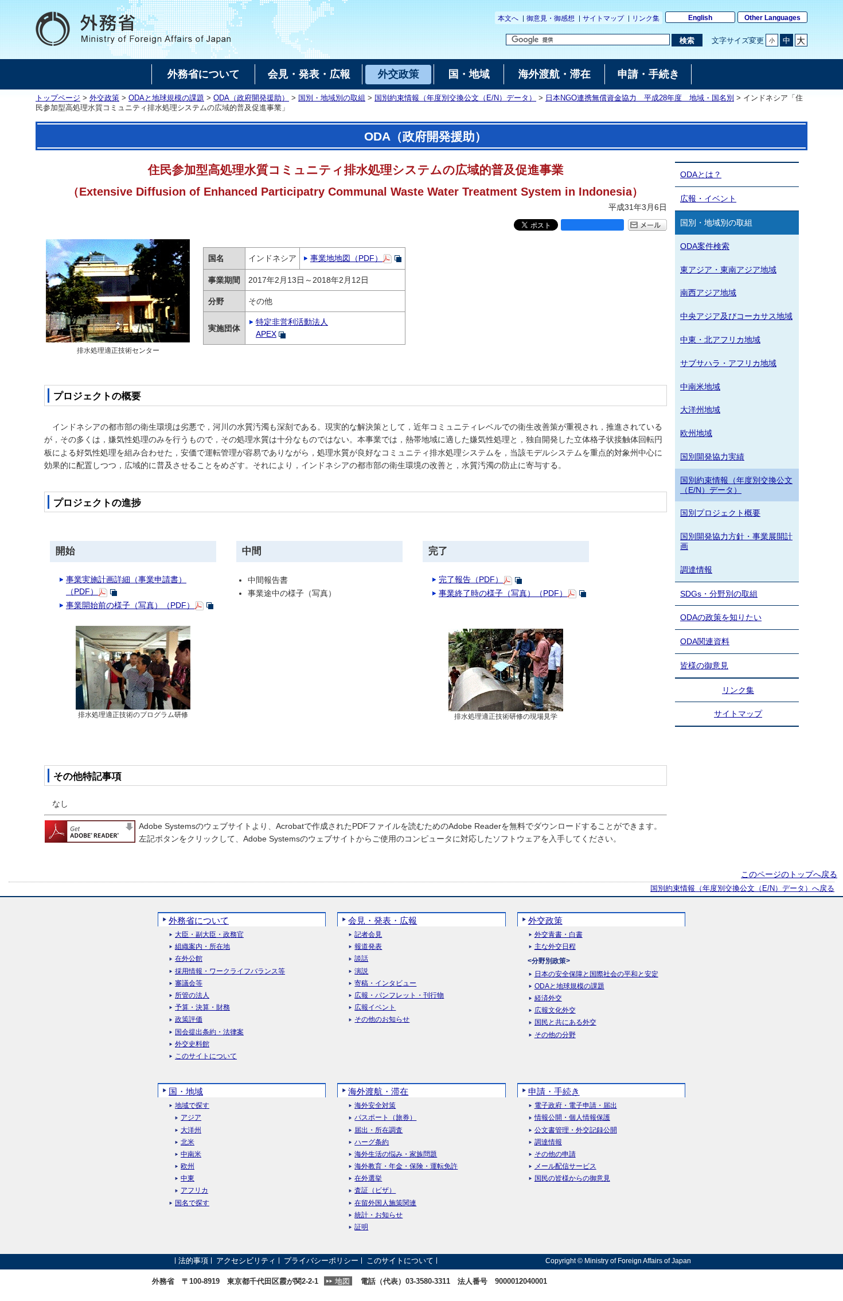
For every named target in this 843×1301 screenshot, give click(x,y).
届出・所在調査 (378, 1130)
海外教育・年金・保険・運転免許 (406, 1166)
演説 (361, 971)
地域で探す (192, 1105)
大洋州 (191, 1130)
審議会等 (188, 983)
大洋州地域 (700, 409)
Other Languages (772, 18)
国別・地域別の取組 (331, 98)
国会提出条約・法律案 (209, 1032)
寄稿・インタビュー (385, 983)
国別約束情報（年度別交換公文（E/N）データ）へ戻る (742, 889)
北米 (187, 1142)
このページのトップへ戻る (789, 874)
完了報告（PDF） (471, 579)
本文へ (508, 18)
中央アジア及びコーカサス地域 (736, 316)
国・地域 (186, 1091)
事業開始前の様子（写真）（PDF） (130, 605)
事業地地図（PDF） (346, 258)
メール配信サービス (565, 1166)
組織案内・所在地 (202, 947)
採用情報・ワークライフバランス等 (230, 971)
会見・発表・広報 (382, 920)
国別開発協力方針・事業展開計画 (736, 541)
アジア (191, 1117)
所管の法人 (192, 995)
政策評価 (188, 1019)
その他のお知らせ (381, 1019)
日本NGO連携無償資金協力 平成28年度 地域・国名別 (639, 98)
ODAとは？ (700, 174)
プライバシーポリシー (321, 1260)
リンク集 (645, 18)
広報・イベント (708, 198)
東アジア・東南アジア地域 (728, 269)
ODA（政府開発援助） (251, 98)
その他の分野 (555, 1035)
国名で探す (192, 1203)
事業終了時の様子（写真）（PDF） (503, 593)
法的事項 (193, 1260)
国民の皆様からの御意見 (572, 1178)
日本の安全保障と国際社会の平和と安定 (596, 974)
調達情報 (696, 569)
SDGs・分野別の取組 (719, 593)
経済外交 (548, 998)
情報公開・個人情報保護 (572, 1117)
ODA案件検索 (704, 246)
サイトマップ (603, 18)
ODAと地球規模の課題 (166, 98)
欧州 (187, 1166)
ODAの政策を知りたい (721, 617)
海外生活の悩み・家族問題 (395, 1154)
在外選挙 (368, 1178)
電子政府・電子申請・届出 (575, 1105)
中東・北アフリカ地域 (720, 339)
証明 (361, 1227)
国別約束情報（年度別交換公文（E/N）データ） (455, 98)
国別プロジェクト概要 (720, 512)
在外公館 (188, 959)
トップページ (58, 98)
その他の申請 (555, 1154)
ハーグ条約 (371, 1142)
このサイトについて (206, 1056)
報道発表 (368, 947)
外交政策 (104, 98)
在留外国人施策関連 (385, 1203)
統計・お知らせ (378, 1215)
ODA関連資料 (704, 641)
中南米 (191, 1154)
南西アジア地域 (708, 292)
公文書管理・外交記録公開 (575, 1130)
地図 (342, 1281)
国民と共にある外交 (565, 1022)
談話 (361, 959)
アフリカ (194, 1190)
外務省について (199, 920)
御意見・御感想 (550, 18)
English (700, 18)
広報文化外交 (555, 1010)
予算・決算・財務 (202, 1007)
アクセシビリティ (246, 1260)
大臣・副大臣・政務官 (209, 934)
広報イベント (375, 1007)
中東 (187, 1178)
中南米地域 (700, 386)
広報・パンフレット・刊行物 (399, 995)
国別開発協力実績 (712, 456)
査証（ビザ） (375, 1190)
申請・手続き (554, 1091)
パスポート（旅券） (385, 1117)
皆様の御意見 (704, 665)
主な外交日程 (555, 947)
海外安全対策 (375, 1105)
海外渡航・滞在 (378, 1091)
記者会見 (368, 934)
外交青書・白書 (558, 934)
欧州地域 (696, 433)
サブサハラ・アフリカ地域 (728, 363)
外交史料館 (192, 1044)
